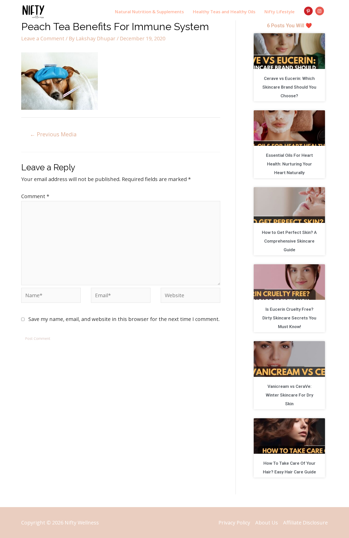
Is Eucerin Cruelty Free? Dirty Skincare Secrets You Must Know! (289, 318)
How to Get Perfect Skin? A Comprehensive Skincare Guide (289, 241)
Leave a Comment (42, 38)
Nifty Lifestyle (279, 12)
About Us (266, 522)
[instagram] (320, 11)
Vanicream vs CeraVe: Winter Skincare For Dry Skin (289, 395)
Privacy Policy (234, 522)
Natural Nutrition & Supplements (149, 12)
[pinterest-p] (309, 11)
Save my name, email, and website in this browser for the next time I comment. (124, 319)
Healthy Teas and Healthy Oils (224, 12)
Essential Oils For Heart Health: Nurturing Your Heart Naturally (289, 164)
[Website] (190, 295)
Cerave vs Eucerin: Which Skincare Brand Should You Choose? (289, 87)
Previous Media (53, 134)
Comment (35, 196)
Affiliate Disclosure (305, 522)
